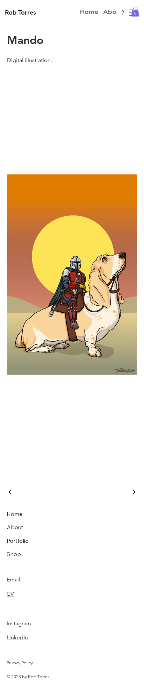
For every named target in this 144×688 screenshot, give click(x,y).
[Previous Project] (10, 492)
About (15, 527)
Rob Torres (20, 12)
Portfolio (18, 540)
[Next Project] (134, 492)
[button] (135, 11)
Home (14, 513)
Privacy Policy (20, 662)
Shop (14, 553)
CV (10, 594)
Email (13, 579)
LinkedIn (17, 637)
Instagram (19, 623)
